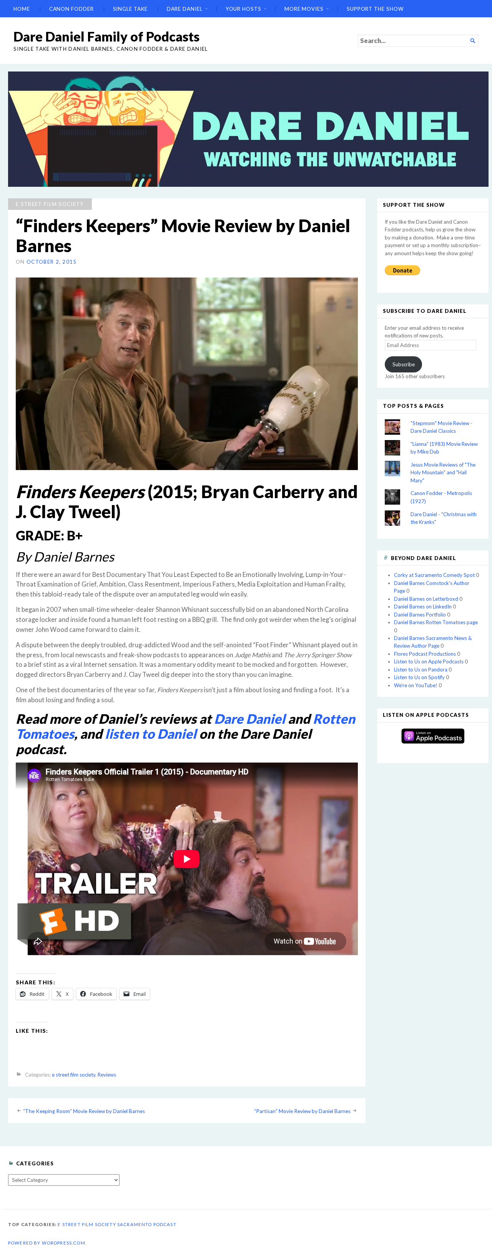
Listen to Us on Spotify (419, 677)
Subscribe (403, 364)
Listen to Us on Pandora (420, 669)
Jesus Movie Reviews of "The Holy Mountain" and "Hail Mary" (443, 473)
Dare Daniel (185, 9)
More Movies (304, 9)
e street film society (50, 204)
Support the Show (375, 9)
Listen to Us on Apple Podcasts (429, 661)
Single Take (130, 9)
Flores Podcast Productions (425, 654)
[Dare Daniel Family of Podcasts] (248, 129)
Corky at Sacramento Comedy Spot (434, 575)
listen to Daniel (150, 733)
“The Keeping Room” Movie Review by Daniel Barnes (84, 1111)
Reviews (107, 1075)
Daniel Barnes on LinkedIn (423, 606)
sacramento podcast (146, 1224)
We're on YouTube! (415, 685)
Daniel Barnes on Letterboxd (426, 599)
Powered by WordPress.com (46, 1242)
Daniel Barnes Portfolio (420, 615)
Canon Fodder (71, 9)
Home (21, 9)
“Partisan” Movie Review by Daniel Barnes (302, 1111)
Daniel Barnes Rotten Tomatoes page (436, 622)
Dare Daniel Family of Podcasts (106, 36)
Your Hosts (243, 9)
